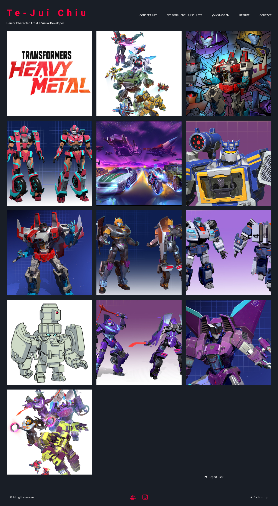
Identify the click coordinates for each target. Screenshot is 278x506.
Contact (265, 15)
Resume (244, 15)
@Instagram (220, 15)
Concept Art (148, 15)
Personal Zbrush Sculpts (184, 15)
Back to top (261, 497)
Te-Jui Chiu (48, 13)
